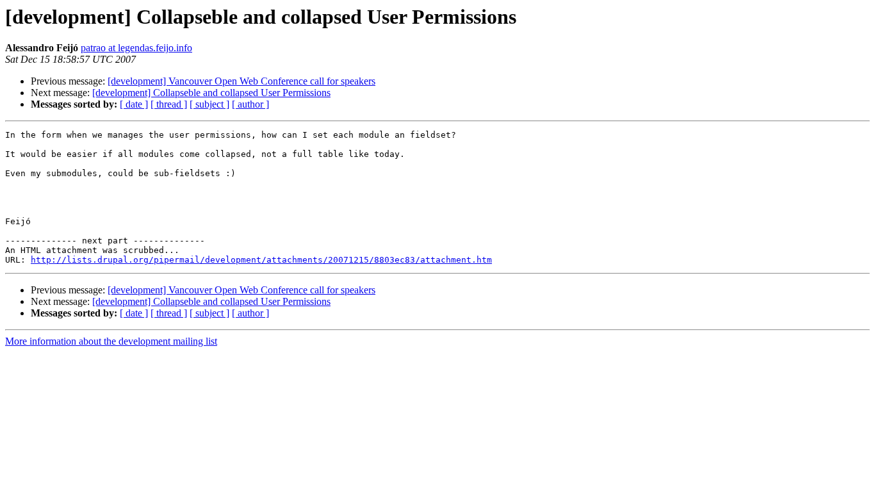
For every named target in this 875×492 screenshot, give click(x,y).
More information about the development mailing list (111, 341)
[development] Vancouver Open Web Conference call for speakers (241, 81)
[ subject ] (209, 104)
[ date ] (134, 104)
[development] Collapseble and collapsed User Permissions (211, 92)
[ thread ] (169, 104)
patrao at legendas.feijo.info (136, 47)
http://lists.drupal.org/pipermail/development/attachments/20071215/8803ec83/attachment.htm (261, 260)
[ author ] (250, 104)
